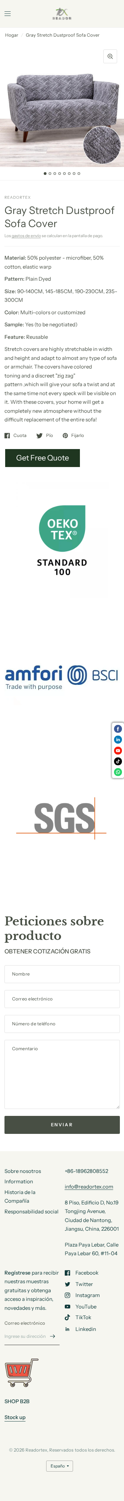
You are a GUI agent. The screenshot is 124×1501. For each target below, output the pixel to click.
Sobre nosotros (22, 1171)
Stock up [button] (14, 1417)
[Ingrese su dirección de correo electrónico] (53, 1336)
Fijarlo (77, 435)
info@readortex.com (89, 1186)
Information (18, 1181)
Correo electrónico (24, 1323)
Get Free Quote (42, 458)
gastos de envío (26, 235)
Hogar (11, 35)
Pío (49, 435)
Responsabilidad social (31, 1211)
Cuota (20, 435)
